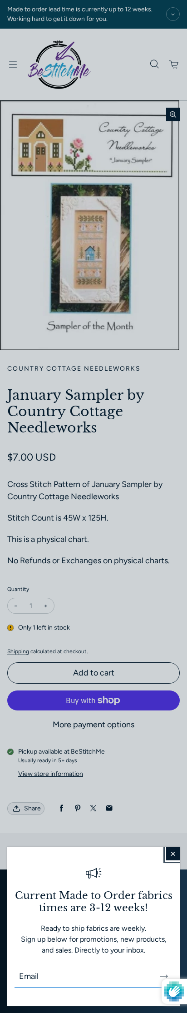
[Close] (173, 853)
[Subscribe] (164, 976)
